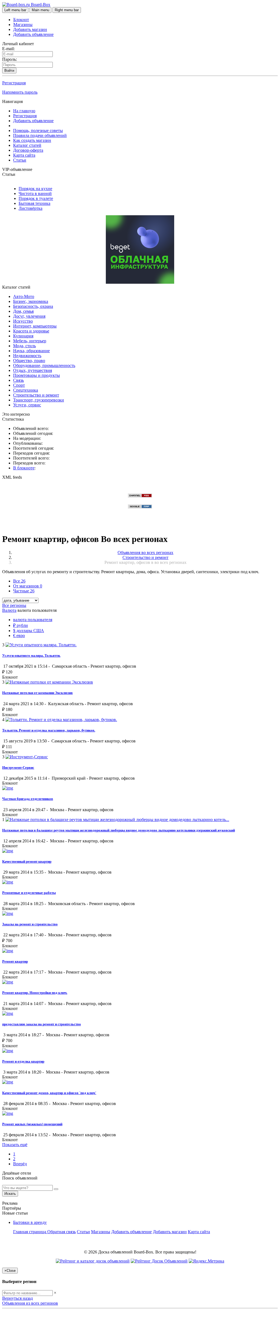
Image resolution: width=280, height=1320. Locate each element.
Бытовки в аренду (30, 1222)
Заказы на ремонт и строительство (30, 924)
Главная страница (30, 1231)
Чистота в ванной (35, 193)
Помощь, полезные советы (38, 130)
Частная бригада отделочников (27, 799)
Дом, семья (23, 311)
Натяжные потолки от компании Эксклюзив (37, 693)
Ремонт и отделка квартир (23, 1061)
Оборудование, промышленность (44, 365)
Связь (18, 380)
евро (19, 635)
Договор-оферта (28, 150)
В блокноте (23, 468)
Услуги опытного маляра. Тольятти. (31, 655)
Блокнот (21, 19)
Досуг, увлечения (29, 316)
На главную (24, 110)
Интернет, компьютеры (35, 326)
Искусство (23, 321)
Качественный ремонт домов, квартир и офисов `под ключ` (49, 1093)
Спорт (19, 385)
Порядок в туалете (36, 198)
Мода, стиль (24, 345)
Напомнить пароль (19, 92)
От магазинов (27, 586)
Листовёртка (30, 208)
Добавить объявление (33, 34)
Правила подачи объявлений (40, 135)
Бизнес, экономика (30, 301)
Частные (23, 591)
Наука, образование (31, 350)
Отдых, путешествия (32, 370)
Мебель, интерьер (29, 340)
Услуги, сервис (27, 405)
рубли (20, 625)
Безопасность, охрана (33, 306)
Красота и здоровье (31, 331)
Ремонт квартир (15, 961)
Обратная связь (61, 1231)
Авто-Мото (23, 296)
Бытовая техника (34, 203)
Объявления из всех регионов (30, 1303)
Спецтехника (25, 390)
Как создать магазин (32, 140)
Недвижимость (27, 355)
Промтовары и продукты (36, 375)
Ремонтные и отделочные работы (29, 893)
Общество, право (29, 360)
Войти (9, 70)
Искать (10, 1194)
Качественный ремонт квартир (26, 861)
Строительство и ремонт (36, 395)
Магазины (23, 24)
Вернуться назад (17, 1298)
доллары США (28, 630)
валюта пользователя (32, 619)
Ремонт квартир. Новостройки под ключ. (34, 993)
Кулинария (23, 336)
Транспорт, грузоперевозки (38, 400)
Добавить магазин (30, 29)
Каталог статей (27, 145)
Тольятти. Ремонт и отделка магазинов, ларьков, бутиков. (48, 730)
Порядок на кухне (35, 188)
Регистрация (14, 83)
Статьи (19, 160)
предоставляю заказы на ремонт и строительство (41, 1024)
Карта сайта (24, 155)
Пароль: (9, 59)
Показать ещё (14, 1144)
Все (19, 581)
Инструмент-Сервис (18, 767)
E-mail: (8, 48)
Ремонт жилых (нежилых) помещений (32, 1124)
